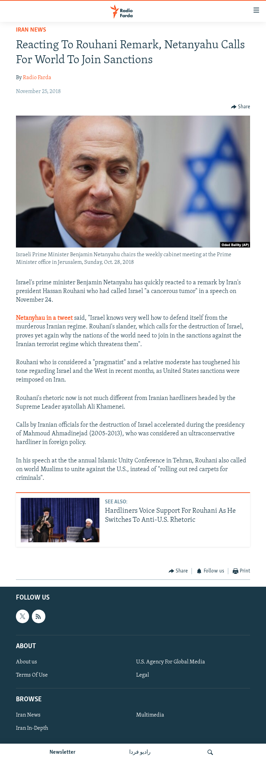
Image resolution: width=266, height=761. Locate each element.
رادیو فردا (140, 752)
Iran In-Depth (32, 728)
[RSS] (38, 616)
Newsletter (63, 752)
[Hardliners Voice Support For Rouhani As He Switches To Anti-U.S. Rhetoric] (60, 520)
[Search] (210, 752)
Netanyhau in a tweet (45, 318)
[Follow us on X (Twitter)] (22, 616)
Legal (142, 675)
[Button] (240, 106)
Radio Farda (37, 78)
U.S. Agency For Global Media (170, 662)
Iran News (31, 30)
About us (26, 662)
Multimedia (150, 715)
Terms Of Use (32, 675)
